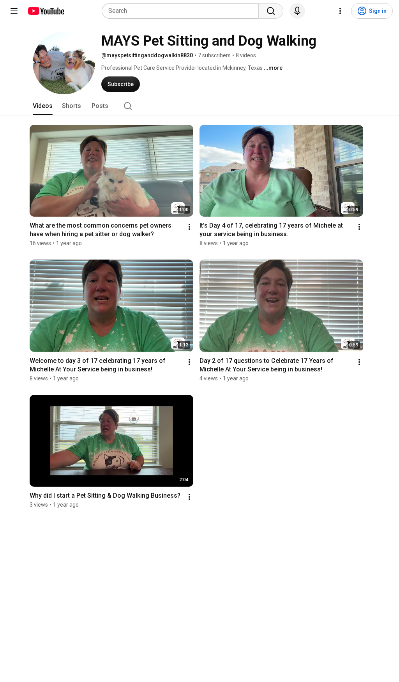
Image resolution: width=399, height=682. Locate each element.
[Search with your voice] (297, 11)
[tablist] (199, 106)
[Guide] (14, 11)
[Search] (270, 11)
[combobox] (182, 11)
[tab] (43, 106)
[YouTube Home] (46, 11)
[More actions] (189, 227)
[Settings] (340, 11)
